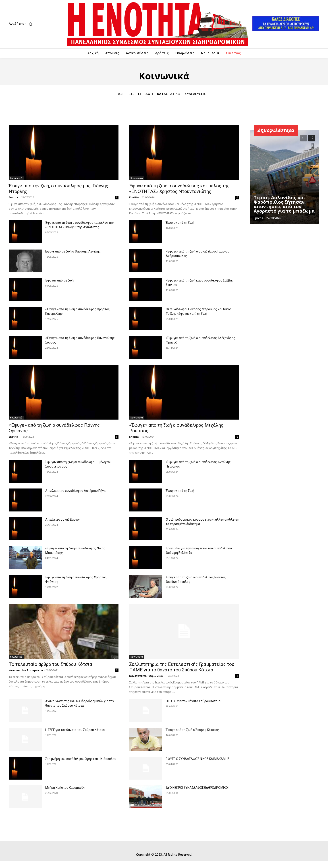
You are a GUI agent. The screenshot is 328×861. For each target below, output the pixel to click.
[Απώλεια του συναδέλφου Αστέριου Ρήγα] (25, 499)
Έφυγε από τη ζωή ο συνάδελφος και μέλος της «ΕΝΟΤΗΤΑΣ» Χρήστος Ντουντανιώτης (179, 188)
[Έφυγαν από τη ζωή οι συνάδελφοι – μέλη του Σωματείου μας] (25, 471)
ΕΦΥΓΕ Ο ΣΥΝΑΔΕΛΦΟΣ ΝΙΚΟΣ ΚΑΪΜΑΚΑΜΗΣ (197, 759)
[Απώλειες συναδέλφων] (25, 528)
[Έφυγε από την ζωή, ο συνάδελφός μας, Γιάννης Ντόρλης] (63, 152)
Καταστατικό (168, 94)
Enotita (13, 197)
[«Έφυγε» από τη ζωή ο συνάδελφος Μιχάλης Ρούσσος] (184, 392)
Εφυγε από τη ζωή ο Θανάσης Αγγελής (73, 251)
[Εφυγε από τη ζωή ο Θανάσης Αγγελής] (25, 260)
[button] (22, 24)
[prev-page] (303, 138)
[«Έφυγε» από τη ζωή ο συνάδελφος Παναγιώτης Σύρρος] (25, 347)
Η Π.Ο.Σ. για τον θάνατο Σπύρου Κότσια (193, 701)
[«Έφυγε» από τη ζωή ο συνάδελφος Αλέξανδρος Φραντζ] (145, 347)
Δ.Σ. (121, 94)
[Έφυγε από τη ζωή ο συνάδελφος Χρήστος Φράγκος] (25, 586)
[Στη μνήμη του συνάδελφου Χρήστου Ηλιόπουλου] (25, 768)
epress (258, 218)
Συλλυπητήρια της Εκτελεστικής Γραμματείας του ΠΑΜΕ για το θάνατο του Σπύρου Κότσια (181, 667)
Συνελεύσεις (195, 94)
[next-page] (311, 138)
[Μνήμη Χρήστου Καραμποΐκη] (25, 796)
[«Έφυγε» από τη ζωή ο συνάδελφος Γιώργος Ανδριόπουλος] (145, 260)
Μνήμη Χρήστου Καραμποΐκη (65, 787)
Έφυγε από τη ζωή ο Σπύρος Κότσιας (192, 730)
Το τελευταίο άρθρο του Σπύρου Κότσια (50, 664)
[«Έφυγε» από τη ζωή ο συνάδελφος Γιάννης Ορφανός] (63, 392)
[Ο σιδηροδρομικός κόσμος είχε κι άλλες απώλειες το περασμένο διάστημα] (145, 528)
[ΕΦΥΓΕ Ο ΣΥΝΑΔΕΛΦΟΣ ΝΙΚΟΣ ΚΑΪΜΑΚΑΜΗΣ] (145, 768)
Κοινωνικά (16, 178)
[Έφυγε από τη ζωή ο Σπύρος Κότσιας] (145, 739)
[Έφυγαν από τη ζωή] (145, 231)
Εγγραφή (145, 94)
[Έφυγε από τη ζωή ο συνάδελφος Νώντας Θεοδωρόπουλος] (145, 586)
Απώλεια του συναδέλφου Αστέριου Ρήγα (75, 491)
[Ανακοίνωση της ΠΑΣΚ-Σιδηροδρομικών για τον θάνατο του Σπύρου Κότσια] (25, 710)
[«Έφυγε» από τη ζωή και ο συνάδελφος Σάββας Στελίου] (145, 289)
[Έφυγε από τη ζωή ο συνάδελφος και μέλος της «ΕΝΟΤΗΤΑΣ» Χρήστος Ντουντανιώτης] (184, 152)
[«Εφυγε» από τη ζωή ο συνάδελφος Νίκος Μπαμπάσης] (25, 557)
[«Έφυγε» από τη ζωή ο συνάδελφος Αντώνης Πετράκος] (145, 471)
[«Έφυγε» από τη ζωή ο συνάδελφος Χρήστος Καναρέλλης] (25, 318)
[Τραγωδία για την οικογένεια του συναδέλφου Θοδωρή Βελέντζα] (145, 557)
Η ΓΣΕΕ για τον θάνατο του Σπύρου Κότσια (75, 730)
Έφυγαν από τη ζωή (180, 222)
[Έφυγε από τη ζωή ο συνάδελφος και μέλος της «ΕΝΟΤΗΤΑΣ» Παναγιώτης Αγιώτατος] (25, 231)
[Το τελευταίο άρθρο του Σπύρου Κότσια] (63, 631)
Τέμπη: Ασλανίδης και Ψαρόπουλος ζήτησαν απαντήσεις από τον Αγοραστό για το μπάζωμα (284, 204)
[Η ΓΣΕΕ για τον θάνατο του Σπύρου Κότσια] (25, 739)
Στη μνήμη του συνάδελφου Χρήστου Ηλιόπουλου (80, 759)
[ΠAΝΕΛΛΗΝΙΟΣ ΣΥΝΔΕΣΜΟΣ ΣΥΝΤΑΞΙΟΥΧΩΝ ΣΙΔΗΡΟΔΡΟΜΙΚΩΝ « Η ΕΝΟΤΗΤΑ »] (157, 24)
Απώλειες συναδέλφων (62, 519)
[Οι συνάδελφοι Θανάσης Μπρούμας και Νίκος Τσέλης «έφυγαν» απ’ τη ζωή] (145, 318)
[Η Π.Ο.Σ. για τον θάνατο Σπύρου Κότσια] (145, 710)
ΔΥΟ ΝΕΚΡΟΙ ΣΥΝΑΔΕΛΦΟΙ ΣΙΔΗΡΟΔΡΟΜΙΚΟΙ (197, 787)
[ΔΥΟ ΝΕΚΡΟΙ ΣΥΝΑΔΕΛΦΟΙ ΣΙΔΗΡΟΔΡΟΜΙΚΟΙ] (145, 796)
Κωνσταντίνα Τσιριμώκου (26, 670)
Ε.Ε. (131, 94)
